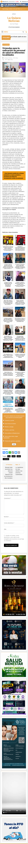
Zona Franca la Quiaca (10, 423)
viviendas (5, 459)
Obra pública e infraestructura (12, 433)
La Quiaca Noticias (14, 19)
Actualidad (6, 44)
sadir (13, 456)
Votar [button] (14, 444)
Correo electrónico (9, 523)
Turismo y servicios (9, 430)
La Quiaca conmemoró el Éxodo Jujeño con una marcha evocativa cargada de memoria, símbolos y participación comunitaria (12, 9)
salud (18, 456)
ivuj (9, 456)
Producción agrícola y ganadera (12, 441)
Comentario (7, 498)
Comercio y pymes (9, 420)
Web (5, 529)
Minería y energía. (9, 426)
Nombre (6, 516)
